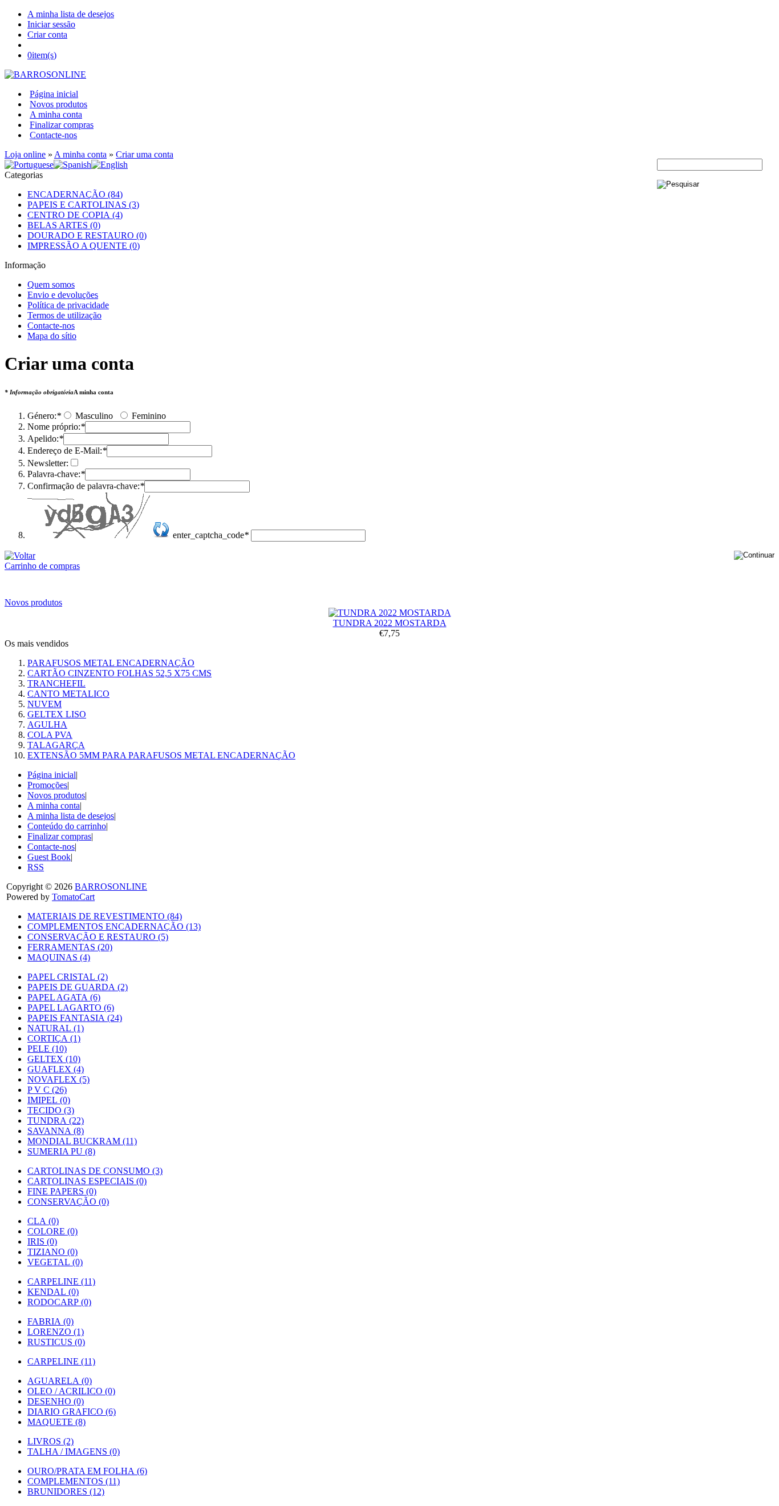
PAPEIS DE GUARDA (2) (77, 987)
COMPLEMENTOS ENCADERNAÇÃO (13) (114, 926)
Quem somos (51, 284)
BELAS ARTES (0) (63, 225)
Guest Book (49, 857)
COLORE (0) (52, 1231)
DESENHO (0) (55, 1401)
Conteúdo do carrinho (66, 826)
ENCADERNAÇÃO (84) (75, 194)
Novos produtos (58, 104)
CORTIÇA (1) (53, 1038)
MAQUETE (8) (56, 1422)
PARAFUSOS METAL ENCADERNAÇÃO (110, 663)
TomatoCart (73, 897)
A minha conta (56, 114)
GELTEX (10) (53, 1059)
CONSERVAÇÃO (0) (68, 1201)
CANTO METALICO (68, 694)
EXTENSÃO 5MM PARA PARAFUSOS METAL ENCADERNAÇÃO (161, 755)
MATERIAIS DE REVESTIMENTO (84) (104, 916)
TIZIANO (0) (52, 1252)
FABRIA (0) (50, 1321)
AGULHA (47, 724)
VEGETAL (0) (55, 1262)
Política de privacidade (68, 305)
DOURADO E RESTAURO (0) (87, 235)
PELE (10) (47, 1048)
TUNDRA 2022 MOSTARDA (390, 623)
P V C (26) (47, 1090)
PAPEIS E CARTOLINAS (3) (83, 204)
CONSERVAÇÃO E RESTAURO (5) (97, 937)
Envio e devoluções (62, 295)
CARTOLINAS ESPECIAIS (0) (87, 1181)
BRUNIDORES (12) (65, 1491)
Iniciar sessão (51, 24)
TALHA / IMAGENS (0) (73, 1451)
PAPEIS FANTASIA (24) (74, 1018)
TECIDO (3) (50, 1110)
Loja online (25, 154)
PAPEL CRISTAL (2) (67, 977)
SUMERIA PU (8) (61, 1151)
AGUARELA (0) (59, 1381)
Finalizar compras (62, 125)
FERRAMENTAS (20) (69, 947)
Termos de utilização (64, 315)
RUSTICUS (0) (56, 1342)
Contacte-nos (53, 135)
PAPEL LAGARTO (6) (70, 1007)
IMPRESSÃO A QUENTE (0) (83, 246)
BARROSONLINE (111, 886)
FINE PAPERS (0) (61, 1191)
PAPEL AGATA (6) (63, 997)
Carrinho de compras (42, 566)
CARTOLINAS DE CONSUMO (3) (95, 1171)
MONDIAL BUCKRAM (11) (82, 1141)
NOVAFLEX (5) (58, 1079)
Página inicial (54, 94)
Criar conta (47, 34)
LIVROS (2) (50, 1441)
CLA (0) (43, 1221)
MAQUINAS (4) (58, 957)
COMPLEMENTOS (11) (73, 1481)
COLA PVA (49, 735)
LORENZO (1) (55, 1332)
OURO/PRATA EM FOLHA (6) (87, 1471)
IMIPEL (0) (48, 1100)
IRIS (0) (42, 1241)
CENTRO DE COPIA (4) (75, 215)
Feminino (147, 416)
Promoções (47, 785)
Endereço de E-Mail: (67, 450)
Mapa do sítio (51, 336)
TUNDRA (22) (55, 1120)
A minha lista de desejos (70, 14)
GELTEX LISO (56, 714)
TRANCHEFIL (56, 683)
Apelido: (45, 438)
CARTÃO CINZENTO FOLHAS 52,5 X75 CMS (119, 673)
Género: (44, 416)
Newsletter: (47, 463)
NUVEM (44, 704)
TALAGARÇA (56, 745)
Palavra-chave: (56, 474)
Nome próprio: (56, 426)
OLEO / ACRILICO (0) (71, 1391)
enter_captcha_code (211, 535)
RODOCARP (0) (59, 1302)
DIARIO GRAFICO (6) (71, 1411)
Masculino (93, 416)
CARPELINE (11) (61, 1281)
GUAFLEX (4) (55, 1069)
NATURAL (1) (55, 1028)
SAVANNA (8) (55, 1131)
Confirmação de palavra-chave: (85, 486)
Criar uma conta (144, 154)
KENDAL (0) (53, 1292)
